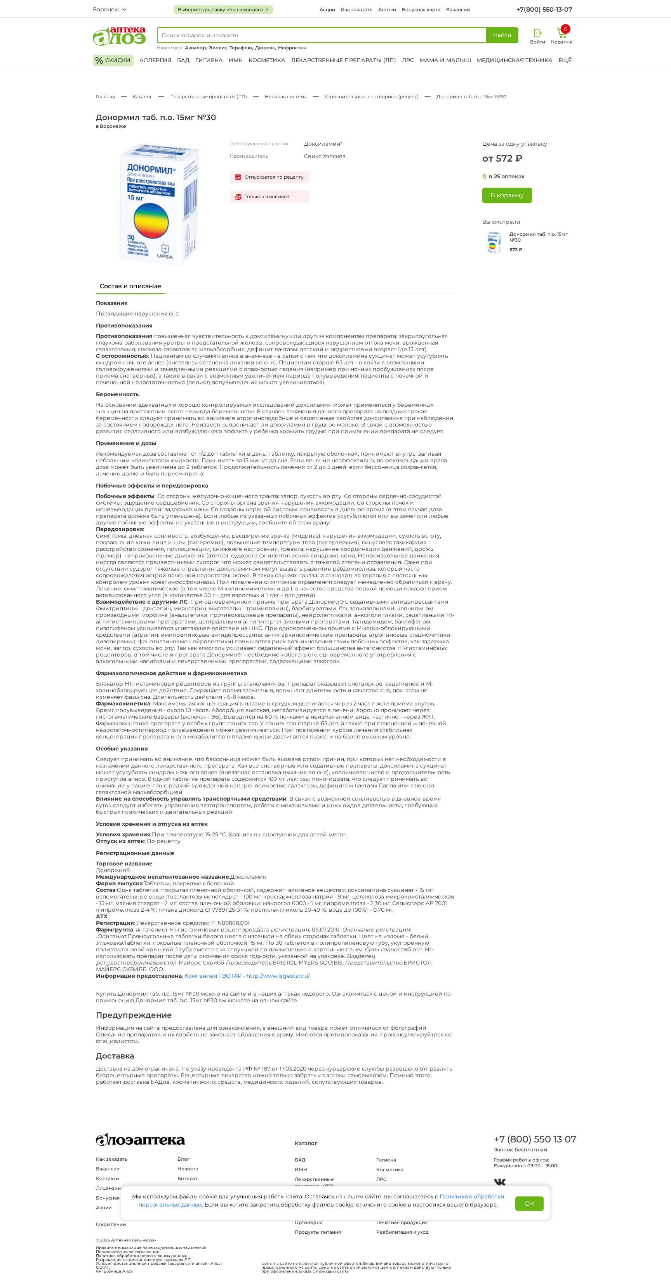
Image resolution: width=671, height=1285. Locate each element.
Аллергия (155, 60)
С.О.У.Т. (103, 1267)
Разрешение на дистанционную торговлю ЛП (143, 1260)
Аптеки (387, 9)
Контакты (108, 1178)
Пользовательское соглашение (127, 1252)
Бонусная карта (421, 9)
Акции (327, 9)
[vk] (500, 1183)
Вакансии (458, 9)
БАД (183, 60)
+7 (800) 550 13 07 (534, 1139)
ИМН (236, 60)
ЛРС (408, 60)
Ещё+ (566, 60)
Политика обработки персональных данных (141, 1256)
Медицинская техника (515, 60)
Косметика (267, 60)
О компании (111, 1224)
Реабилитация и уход (402, 1232)
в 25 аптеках (507, 176)
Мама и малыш (445, 60)
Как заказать (356, 9)
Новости (187, 1169)
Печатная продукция (402, 1222)
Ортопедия (308, 1222)
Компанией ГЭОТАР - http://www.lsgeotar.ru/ (247, 976)
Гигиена (209, 60)
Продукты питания (318, 1232)
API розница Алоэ (114, 1271)
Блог (183, 1159)
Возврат (187, 1178)
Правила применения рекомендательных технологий (151, 1248)
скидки (112, 60)
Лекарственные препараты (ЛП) (343, 60)
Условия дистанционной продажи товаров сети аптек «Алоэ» (159, 1264)
